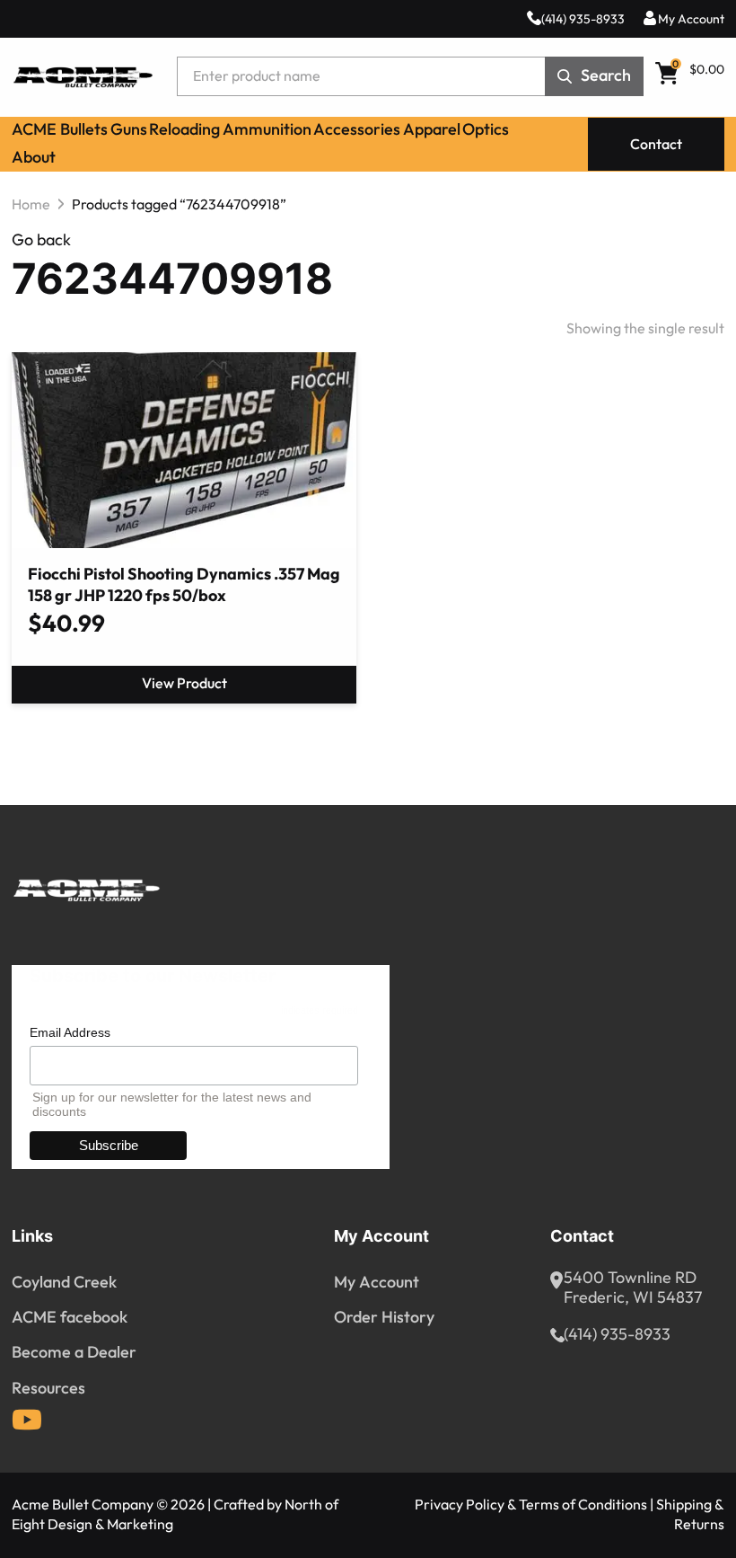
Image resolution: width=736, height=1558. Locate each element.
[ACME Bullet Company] (82, 77)
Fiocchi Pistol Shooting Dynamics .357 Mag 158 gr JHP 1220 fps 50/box (184, 585)
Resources (48, 1388)
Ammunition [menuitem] (267, 129)
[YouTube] (27, 1419)
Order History (384, 1317)
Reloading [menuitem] (184, 129)
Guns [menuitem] (128, 129)
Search (606, 76)
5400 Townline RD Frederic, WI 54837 (633, 1288)
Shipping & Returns (690, 1514)
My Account (691, 19)
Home (31, 204)
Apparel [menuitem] (431, 129)
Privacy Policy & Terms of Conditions (531, 1504)
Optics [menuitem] (485, 129)
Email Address (70, 1032)
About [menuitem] (34, 157)
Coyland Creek (64, 1282)
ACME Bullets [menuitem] (60, 129)
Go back (41, 240)
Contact (656, 145)
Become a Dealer (74, 1352)
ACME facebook (69, 1317)
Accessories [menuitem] (356, 129)
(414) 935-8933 (583, 19)
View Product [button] (184, 684)
